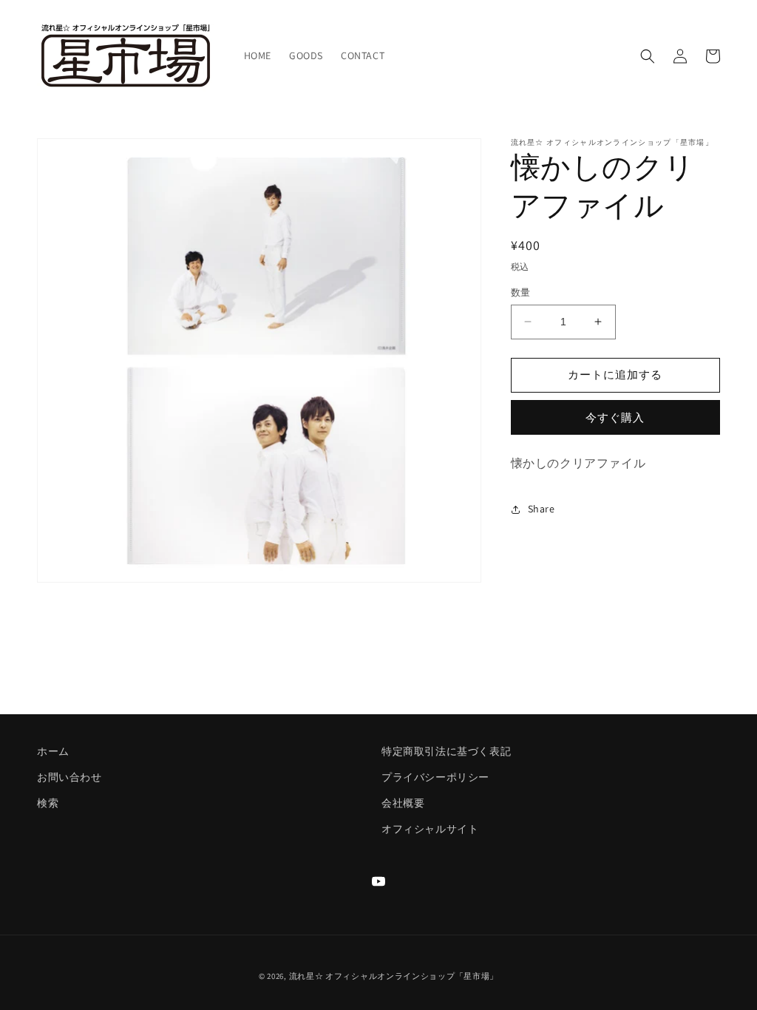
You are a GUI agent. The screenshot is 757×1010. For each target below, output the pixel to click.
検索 (47, 803)
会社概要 (402, 803)
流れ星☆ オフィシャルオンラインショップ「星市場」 (394, 976)
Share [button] (541, 508)
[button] (647, 56)
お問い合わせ (69, 777)
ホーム (53, 751)
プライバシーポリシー (435, 777)
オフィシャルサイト (429, 829)
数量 (521, 292)
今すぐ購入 (615, 417)
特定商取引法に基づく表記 (446, 751)
